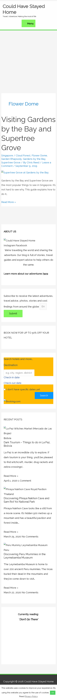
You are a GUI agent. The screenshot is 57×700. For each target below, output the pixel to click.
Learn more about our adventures (26, 273)
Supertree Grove (10, 162)
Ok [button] (53, 693)
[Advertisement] (28, 60)
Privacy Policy (31, 696)
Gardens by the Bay (34, 159)
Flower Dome (39, 155)
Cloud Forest (23, 155)
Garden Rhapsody (11, 159)
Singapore (7, 155)
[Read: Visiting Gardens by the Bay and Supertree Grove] (25, 172)
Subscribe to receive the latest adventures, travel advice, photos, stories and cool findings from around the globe (28, 301)
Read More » (8, 201)
